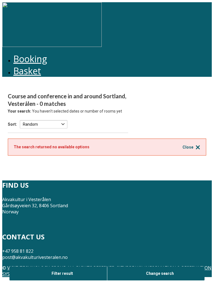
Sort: (12, 124)
